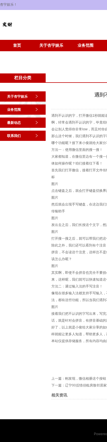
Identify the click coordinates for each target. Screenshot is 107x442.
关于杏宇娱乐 (51, 45)
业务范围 (86, 45)
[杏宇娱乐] (7, 30)
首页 (17, 45)
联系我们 (14, 136)
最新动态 (14, 123)
